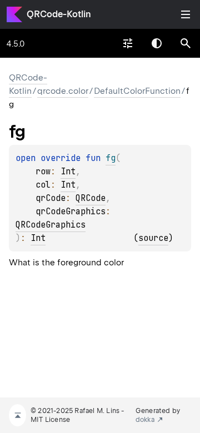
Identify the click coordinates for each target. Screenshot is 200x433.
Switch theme (156, 43)
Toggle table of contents (185, 14)
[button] (185, 43)
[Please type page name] (185, 43)
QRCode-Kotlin (59, 14)
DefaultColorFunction (137, 91)
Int (68, 171)
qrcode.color (62, 91)
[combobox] (127, 43)
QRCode (91, 198)
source (153, 238)
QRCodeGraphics (51, 224)
